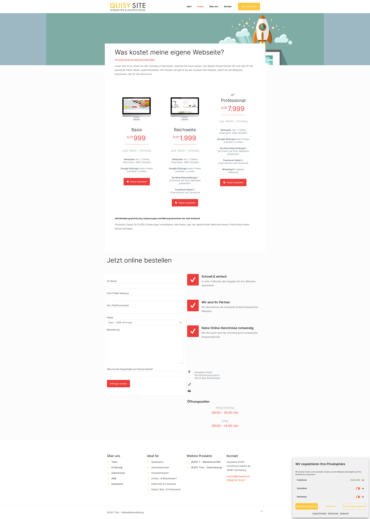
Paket (110, 317)
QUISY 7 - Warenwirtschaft (206, 461)
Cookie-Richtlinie (319, 513)
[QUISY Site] (128, 6)
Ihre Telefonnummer (118, 305)
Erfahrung (116, 467)
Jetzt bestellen (249, 6)
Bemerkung (113, 329)
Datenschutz (333, 513)
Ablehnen (331, 506)
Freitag (225, 421)
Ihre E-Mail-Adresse (118, 293)
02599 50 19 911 (236, 480)
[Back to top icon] (262, 511)
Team (114, 461)
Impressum (344, 513)
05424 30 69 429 (204, 384)
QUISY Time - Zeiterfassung (206, 467)
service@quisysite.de (205, 391)
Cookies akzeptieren (306, 506)
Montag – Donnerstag (225, 408)
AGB (113, 478)
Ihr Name (112, 281)
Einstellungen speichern (354, 506)
